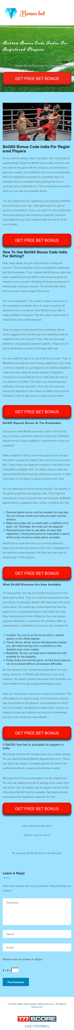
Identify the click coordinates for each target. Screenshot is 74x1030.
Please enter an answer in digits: (23, 959)
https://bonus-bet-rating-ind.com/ (35, 1003)
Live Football (37, 1026)
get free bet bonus (37, 78)
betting (14, 163)
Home (65, 61)
